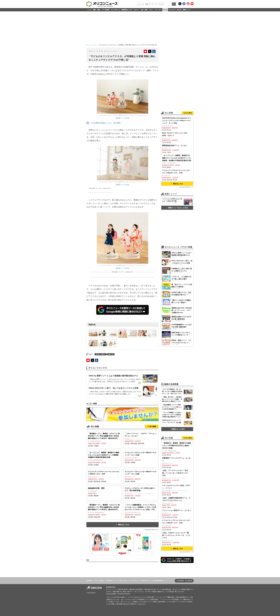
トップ (89, 9)
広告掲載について (111, 580)
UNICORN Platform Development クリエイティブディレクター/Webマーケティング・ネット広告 (176, 120)
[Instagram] (188, 3)
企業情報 (189, 580)
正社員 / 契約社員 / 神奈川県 (140, 438)
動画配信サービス (127, 9)
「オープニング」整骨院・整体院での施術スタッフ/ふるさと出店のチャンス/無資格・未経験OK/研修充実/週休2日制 (176, 157)
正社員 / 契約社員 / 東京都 (104, 476)
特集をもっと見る (178, 429)
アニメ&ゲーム (115, 9)
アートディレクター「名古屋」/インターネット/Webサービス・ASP (175, 473)
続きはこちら (123, 525)
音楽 (98, 9)
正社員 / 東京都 (140, 476)
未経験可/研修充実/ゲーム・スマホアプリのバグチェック (176, 499)
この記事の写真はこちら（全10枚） (106, 123)
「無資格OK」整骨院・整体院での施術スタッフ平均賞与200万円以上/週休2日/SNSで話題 (176, 445)
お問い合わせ (123, 580)
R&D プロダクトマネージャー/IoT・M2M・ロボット (175, 134)
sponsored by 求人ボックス (152, 529)
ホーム (88, 45)
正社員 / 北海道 (104, 459)
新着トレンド (187, 9)
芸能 (94, 9)
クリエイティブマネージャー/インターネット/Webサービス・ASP (176, 171)
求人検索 (152, 426)
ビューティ (158, 9)
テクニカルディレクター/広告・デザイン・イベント (176, 486)
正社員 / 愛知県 (96, 492)
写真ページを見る (123, 118)
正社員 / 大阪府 (104, 440)
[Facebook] (184, 3)
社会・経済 (144, 9)
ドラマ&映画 (105, 9)
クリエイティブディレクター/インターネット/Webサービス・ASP (176, 521)
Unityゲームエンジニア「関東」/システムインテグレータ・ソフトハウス (176, 535)
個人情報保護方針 (158, 580)
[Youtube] (192, 3)
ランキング (172, 9)
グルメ (151, 9)
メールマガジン (134, 580)
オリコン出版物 (98, 580)
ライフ (165, 9)
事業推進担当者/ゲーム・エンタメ (174, 145)
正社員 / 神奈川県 (104, 511)
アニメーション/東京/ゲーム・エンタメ (176, 510)
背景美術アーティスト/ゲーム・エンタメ (176, 459)
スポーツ (136, 9)
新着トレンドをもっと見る (178, 208)
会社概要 (89, 580)
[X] (179, 3)
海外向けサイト (146, 580)
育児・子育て (100, 354)
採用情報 (181, 580)
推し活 (179, 9)
